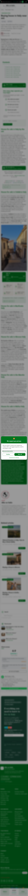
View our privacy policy (8, 451)
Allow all (20, 454)
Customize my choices (14, 457)
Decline (8, 454)
